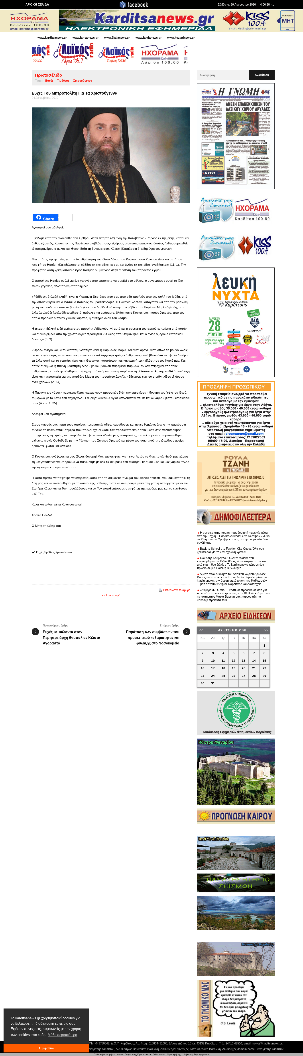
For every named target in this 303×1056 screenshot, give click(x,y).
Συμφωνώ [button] (46, 1048)
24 (213, 676)
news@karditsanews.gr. (267, 1043)
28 (254, 676)
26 (233, 676)
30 (202, 683)
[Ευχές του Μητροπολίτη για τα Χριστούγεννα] (111, 155)
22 (264, 668)
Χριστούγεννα (82, 80)
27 (243, 676)
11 (223, 660)
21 (254, 668)
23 (202, 676)
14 (254, 660)
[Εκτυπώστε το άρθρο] (160, 590)
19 (233, 668)
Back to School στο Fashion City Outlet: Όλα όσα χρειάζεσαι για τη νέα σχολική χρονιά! (230, 550)
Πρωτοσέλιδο (48, 75)
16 (202, 668)
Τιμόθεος (63, 80)
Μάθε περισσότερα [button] (62, 1035)
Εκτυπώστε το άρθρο (176, 590)
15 (264, 660)
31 (213, 683)
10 (213, 660)
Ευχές (49, 80)
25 (223, 676)
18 (223, 668)
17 (213, 668)
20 (243, 668)
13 (243, 660)
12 (233, 660)
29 (264, 676)
